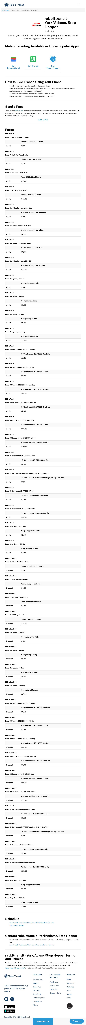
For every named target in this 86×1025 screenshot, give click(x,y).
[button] (79, 5)
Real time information (16, 925)
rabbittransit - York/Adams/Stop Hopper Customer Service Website (31, 945)
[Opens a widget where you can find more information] (76, 1021)
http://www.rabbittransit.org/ (15, 968)
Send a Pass (19, 111)
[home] (14, 5)
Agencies (5, 10)
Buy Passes (43, 1021)
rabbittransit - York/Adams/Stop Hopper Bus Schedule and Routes (31, 923)
